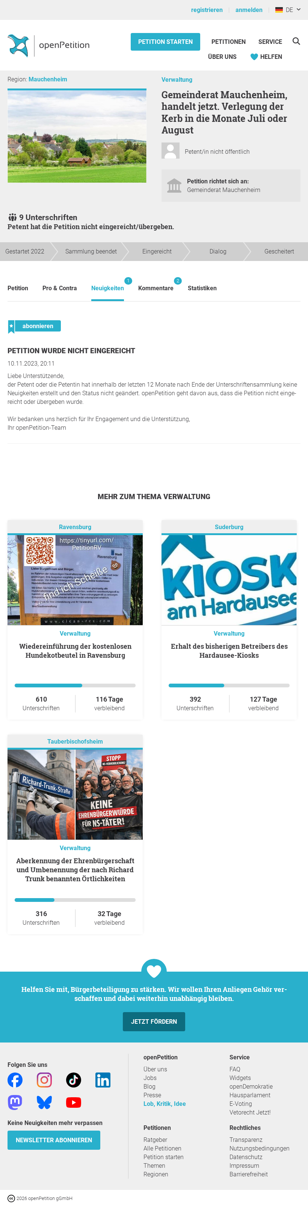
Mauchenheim (48, 79)
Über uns (155, 1069)
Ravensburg (75, 527)
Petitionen (229, 41)
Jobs (150, 1078)
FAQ (234, 1069)
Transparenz (246, 1139)
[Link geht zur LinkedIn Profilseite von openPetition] (102, 1079)
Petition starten (165, 41)
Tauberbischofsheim (75, 741)
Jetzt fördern (154, 1021)
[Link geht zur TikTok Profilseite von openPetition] (73, 1079)
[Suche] (296, 41)
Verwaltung (177, 79)
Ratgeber (155, 1139)
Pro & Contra (59, 288)
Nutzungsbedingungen (259, 1148)
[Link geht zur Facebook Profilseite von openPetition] (15, 1079)
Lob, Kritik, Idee (164, 1103)
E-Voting (240, 1103)
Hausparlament (249, 1095)
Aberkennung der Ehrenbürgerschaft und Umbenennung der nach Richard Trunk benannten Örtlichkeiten (75, 869)
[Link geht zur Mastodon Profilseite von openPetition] (15, 1102)
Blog (149, 1086)
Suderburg (229, 527)
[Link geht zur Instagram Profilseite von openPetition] (44, 1079)
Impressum (244, 1165)
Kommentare (156, 285)
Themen (154, 1165)
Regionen (155, 1174)
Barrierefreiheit (248, 1174)
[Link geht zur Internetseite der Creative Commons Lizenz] (12, 1198)
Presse (152, 1095)
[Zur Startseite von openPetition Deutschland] (49, 45)
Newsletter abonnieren (54, 1140)
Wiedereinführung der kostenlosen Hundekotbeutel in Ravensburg (75, 651)
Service (270, 41)
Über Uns (222, 56)
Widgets (240, 1078)
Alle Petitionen (162, 1148)
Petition (18, 288)
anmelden (249, 10)
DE (288, 10)
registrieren (207, 10)
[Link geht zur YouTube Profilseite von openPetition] (73, 1102)
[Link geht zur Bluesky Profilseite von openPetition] (44, 1102)
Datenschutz (246, 1157)
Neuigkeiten (107, 285)
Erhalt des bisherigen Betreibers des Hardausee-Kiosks (229, 651)
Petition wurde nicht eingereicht (71, 350)
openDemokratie (251, 1086)
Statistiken (202, 288)
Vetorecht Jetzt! (250, 1112)
